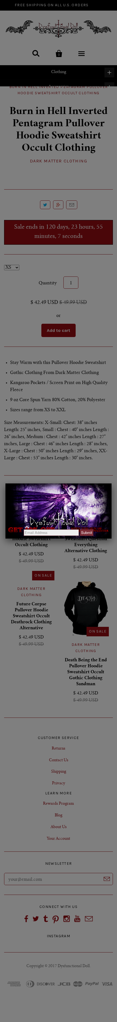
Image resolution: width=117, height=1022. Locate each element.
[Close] (111, 483)
